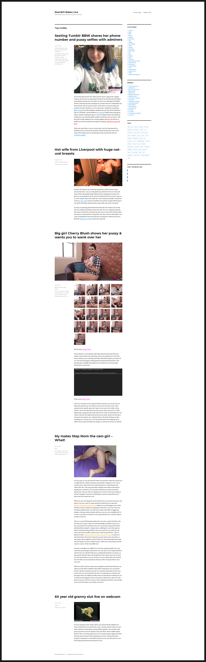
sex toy (135, 149)
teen (140, 152)
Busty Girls (57, 49)
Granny (56, 605)
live (135, 141)
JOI (129, 52)
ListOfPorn (131, 99)
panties (143, 143)
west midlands (61, 62)
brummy (64, 55)
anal (129, 127)
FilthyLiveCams (132, 96)
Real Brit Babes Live (66, 12)
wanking (130, 155)
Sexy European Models (134, 113)
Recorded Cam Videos (134, 61)
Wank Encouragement (134, 74)
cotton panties (58, 293)
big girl (67, 53)
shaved (145, 149)
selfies (66, 60)
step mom (64, 454)
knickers (60, 294)
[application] (98, 382)
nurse (138, 143)
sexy (56, 62)
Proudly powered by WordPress (75, 654)
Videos (130, 73)
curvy (60, 57)
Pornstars (131, 59)
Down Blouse (131, 44)
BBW (61, 48)
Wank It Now (87, 349)
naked (59, 60)
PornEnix (130, 110)
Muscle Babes (132, 105)
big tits (141, 127)
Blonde (130, 35)
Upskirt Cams (132, 71)
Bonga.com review (86, 219)
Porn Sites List (132, 108)
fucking (62, 59)
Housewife (131, 49)
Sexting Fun (58, 51)
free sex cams (82, 201)
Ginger (130, 45)
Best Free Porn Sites (133, 89)
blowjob (130, 129)
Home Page (137, 12)
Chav (129, 40)
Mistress (130, 56)
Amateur (57, 48)
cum (60, 607)
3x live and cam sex (133, 86)
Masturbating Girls (133, 103)
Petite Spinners (132, 106)
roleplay (130, 149)
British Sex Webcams (133, 94)
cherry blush (61, 291)
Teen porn (131, 115)
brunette (136, 129)
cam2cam (130, 132)
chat (56, 452)
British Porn (131, 93)
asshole (59, 451)
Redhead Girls (132, 62)
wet (129, 158)
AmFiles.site (131, 88)
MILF (56, 448)
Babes (130, 32)
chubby (57, 57)
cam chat (137, 132)
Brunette (65, 48)
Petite (130, 57)
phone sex (130, 146)
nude (134, 143)
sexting (101, 112)
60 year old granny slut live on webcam (87, 597)
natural (66, 164)
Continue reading (79, 135)
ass (55, 451)
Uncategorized (132, 69)
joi (144, 138)
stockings (134, 152)
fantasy (129, 138)
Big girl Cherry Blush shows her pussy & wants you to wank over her (88, 235)
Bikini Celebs (131, 91)
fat (63, 57)
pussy (63, 60)
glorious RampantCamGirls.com (85, 505)
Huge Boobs (64, 49)
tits (144, 152)
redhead (147, 146)
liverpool (61, 164)
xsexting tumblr (59, 64)
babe (63, 53)
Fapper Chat (147, 12)
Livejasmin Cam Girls (134, 101)
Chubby (130, 42)
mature (64, 452)
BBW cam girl (78, 110)
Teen (129, 67)
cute (147, 135)
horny (56, 294)
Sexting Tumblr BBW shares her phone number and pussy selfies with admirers (88, 38)
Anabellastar (58, 53)
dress (67, 293)
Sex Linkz (131, 111)
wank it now (65, 296)
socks (129, 152)
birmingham (58, 55)
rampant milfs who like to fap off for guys (97, 535)
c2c (145, 129)
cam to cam (64, 451)
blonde (146, 127)
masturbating (140, 141)
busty (141, 129)
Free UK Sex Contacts (134, 98)
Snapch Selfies (132, 66)
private (136, 146)
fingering (57, 59)
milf (67, 452)
